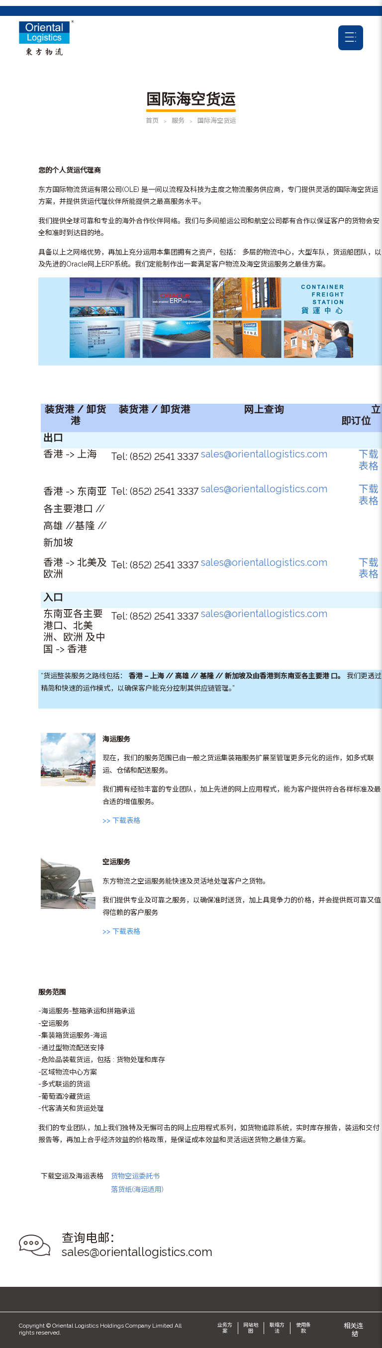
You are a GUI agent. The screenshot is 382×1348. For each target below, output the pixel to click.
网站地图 (250, 1328)
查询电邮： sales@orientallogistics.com (137, 1245)
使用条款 (303, 1328)
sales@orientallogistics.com (264, 454)
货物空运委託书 (135, 1176)
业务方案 (224, 1328)
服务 (178, 120)
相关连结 (353, 1330)
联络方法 (277, 1328)
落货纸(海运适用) (137, 1189)
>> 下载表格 (121, 820)
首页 (152, 120)
